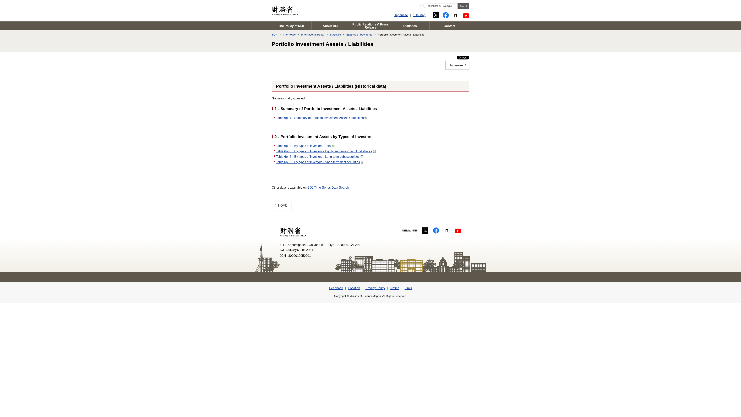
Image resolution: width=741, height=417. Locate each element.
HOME (282, 205)
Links (408, 288)
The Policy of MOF (291, 26)
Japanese (401, 15)
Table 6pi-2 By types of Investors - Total (304, 145)
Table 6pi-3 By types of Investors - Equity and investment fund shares (324, 151)
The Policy (289, 34)
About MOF (331, 26)
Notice (394, 288)
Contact (449, 26)
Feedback (336, 288)
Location (354, 288)
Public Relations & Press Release (370, 26)
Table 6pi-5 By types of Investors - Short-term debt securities (318, 162)
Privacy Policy (375, 288)
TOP (274, 34)
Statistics (410, 26)
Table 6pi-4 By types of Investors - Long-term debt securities (318, 156)
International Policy (312, 34)
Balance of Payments (359, 34)
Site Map (419, 15)
